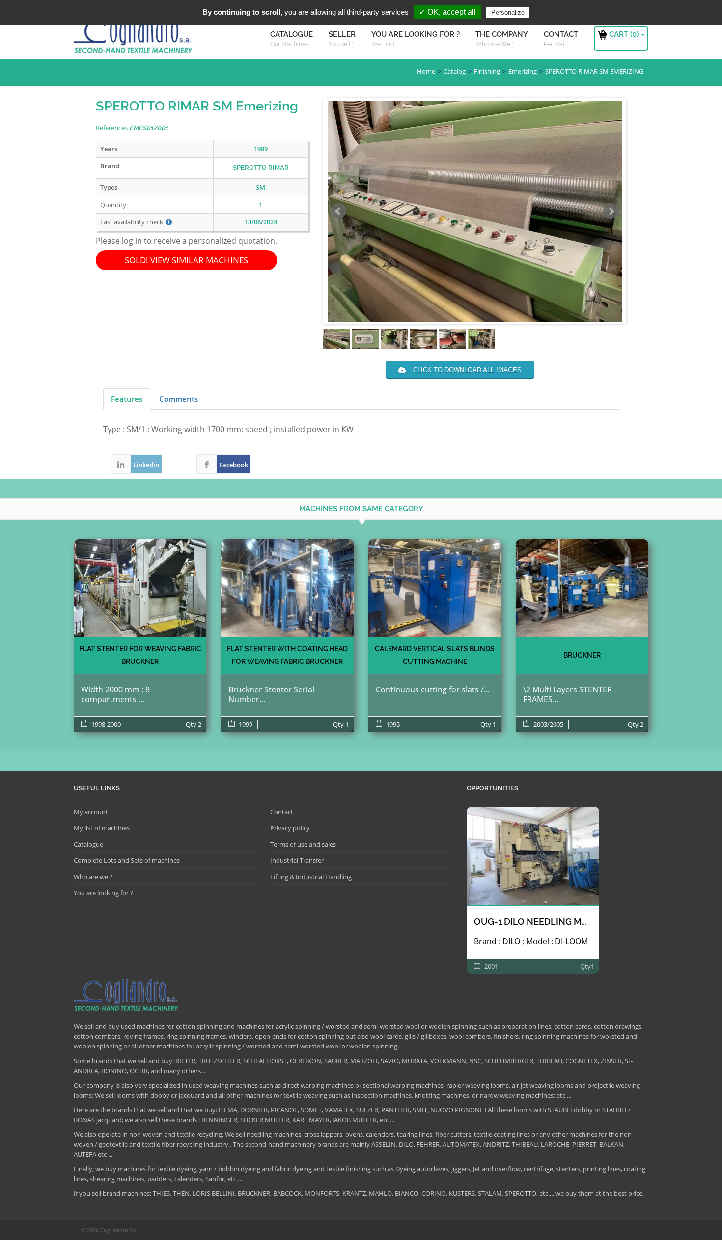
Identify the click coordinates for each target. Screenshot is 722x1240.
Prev (338, 211)
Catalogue (88, 844)
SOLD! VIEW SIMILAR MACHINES (186, 260)
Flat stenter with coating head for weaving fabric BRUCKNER (287, 655)
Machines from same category (361, 508)
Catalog (455, 71)
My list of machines (102, 828)
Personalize (508, 12)
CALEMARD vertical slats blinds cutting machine (435, 655)
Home (426, 71)
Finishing (487, 71)
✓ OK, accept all (447, 12)
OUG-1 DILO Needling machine (544, 921)
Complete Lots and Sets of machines (127, 860)
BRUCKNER (582, 655)
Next (611, 211)
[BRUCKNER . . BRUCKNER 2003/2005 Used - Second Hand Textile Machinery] (582, 588)
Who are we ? (93, 876)
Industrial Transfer (297, 860)
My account (91, 811)
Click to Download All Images (466, 370)
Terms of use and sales (303, 844)
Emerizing (522, 71)
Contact (281, 811)
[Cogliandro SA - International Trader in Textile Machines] (135, 36)
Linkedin (120, 464)
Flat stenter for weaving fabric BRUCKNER (140, 655)
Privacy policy (290, 828)
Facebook (206, 464)
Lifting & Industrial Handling (311, 876)
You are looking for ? (103, 892)
